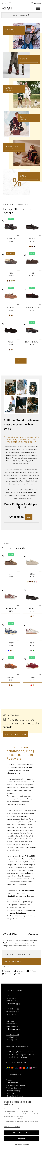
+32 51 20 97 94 (12, 1034)
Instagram (19, 971)
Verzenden (10, 1080)
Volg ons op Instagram (15, 734)
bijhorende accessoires (19, 801)
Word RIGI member (13, 962)
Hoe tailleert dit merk (14, 1096)
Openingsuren (11, 1014)
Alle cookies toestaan (21, 1133)
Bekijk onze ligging (13, 1003)
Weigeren (21, 1138)
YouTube (33, 971)
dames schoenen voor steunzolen (23, 878)
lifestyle (10, 804)
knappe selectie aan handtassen (20, 799)
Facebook (7, 971)
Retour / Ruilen (12, 1082)
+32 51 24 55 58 (12, 1009)
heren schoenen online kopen (19, 779)
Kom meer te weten (12, 1127)
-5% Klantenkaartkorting (15, 1085)
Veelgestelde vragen (13, 1088)
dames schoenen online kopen (19, 781)
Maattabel (10, 1093)
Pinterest (7, 974)
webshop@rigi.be (12, 1011)
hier (28, 517)
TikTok (19, 974)
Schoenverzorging (13, 1090)
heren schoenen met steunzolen (21, 881)
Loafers (21, 361)
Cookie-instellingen (21, 1144)
